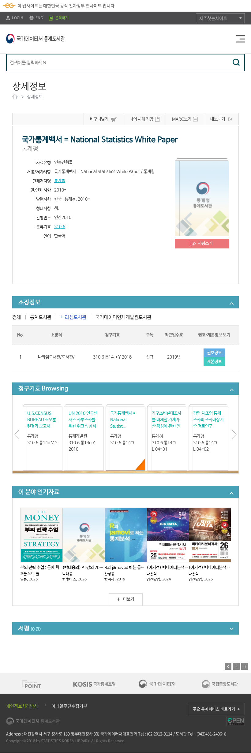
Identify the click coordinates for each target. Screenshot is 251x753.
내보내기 (217, 119)
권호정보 (214, 352)
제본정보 (214, 361)
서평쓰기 (205, 243)
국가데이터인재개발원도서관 (123, 317)
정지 (244, 666)
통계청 (59, 180)
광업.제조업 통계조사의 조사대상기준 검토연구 (208, 420)
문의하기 (61, 18)
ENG (39, 18)
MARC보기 (181, 119)
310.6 (59, 226)
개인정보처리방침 (22, 706)
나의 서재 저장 (141, 119)
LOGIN (17, 18)
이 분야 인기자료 (38, 492)
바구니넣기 (99, 119)
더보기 (128, 599)
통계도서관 (40, 317)
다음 (236, 666)
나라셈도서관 (73, 317)
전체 (16, 317)
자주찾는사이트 (213, 18)
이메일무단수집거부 (69, 706)
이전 (228, 666)
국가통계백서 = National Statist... (123, 420)
